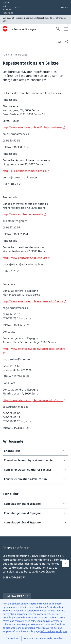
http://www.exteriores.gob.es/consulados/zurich (33, 400)
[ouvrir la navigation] (66, 29)
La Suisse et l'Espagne (23, 29)
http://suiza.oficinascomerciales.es (24, 171)
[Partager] (66, 41)
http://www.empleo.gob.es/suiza (23, 214)
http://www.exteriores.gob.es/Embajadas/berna (32, 127)
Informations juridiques (53, 631)
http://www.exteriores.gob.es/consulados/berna (33, 301)
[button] (65, 563)
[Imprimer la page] (59, 41)
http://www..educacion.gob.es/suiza (25, 258)
